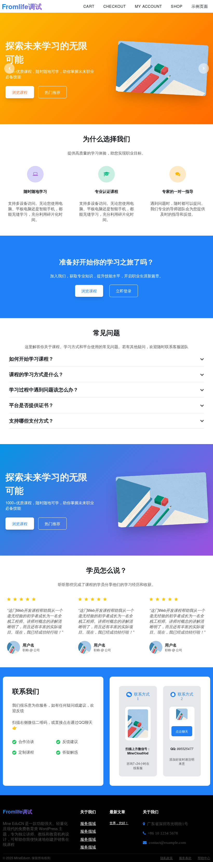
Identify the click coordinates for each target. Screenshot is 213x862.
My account (148, 6)
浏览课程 (20, 92)
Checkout (114, 6)
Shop (177, 6)
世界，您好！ (119, 823)
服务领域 (88, 823)
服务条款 (185, 858)
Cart (89, 6)
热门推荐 (52, 92)
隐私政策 (166, 858)
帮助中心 (204, 858)
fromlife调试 (22, 6)
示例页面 (199, 6)
